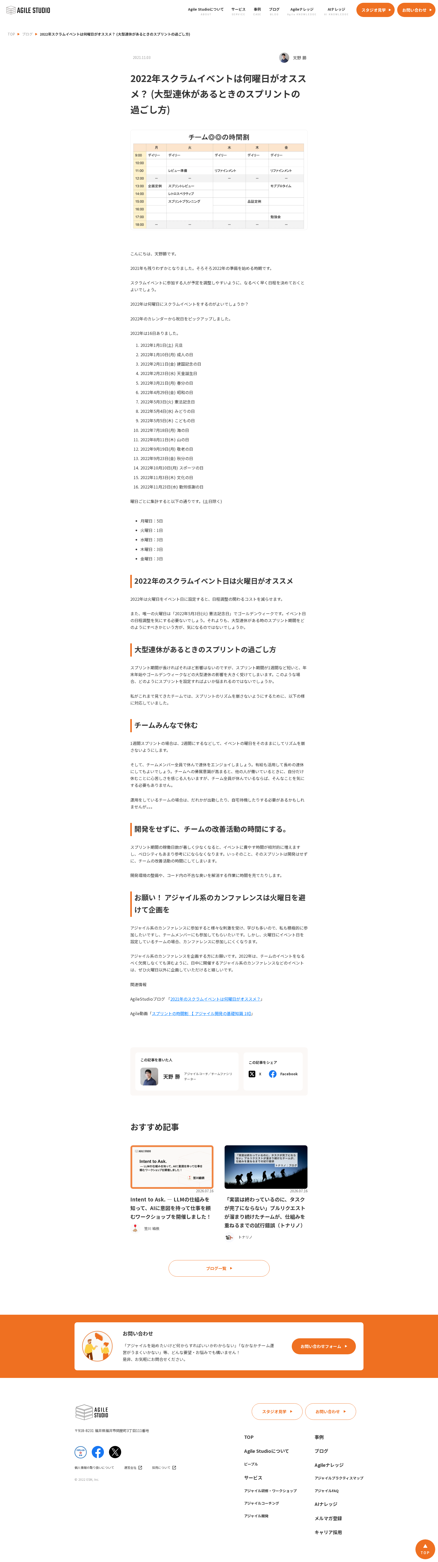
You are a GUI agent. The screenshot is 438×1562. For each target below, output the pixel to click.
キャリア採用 (328, 1532)
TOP (11, 34)
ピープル (251, 1464)
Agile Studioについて (266, 1450)
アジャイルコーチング (261, 1503)
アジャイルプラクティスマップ (339, 1477)
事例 (319, 1437)
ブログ (27, 34)
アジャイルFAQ (327, 1490)
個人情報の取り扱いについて (94, 1468)
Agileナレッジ (329, 1464)
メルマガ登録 (328, 1518)
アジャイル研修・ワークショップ (270, 1490)
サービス (253, 1477)
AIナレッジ (326, 1504)
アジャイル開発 (256, 1515)
